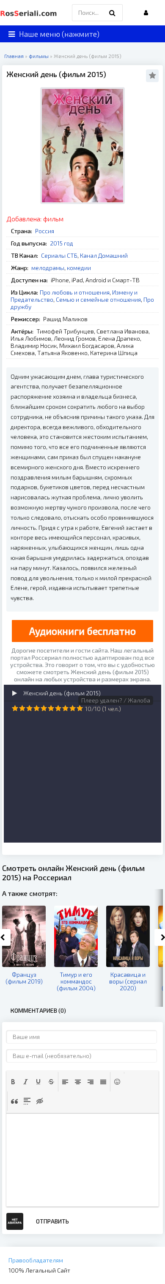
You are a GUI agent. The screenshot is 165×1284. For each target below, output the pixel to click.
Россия (44, 230)
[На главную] (29, 12)
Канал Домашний (104, 255)
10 (79, 708)
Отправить (52, 1221)
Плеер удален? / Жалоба (115, 700)
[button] (13, 1082)
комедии (79, 267)
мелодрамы (47, 267)
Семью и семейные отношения (98, 299)
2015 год (61, 243)
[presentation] (13, 1081)
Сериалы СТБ (59, 255)
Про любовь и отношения (75, 292)
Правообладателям (35, 1260)
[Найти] (112, 12)
